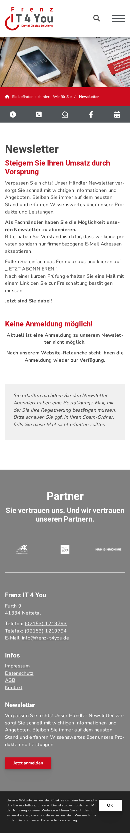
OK (110, 805)
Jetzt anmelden (28, 763)
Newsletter (89, 96)
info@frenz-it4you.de (45, 637)
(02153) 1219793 (46, 623)
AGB (10, 680)
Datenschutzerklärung (59, 820)
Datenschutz (19, 673)
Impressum (17, 665)
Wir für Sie (62, 96)
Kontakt (13, 687)
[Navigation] (116, 18)
